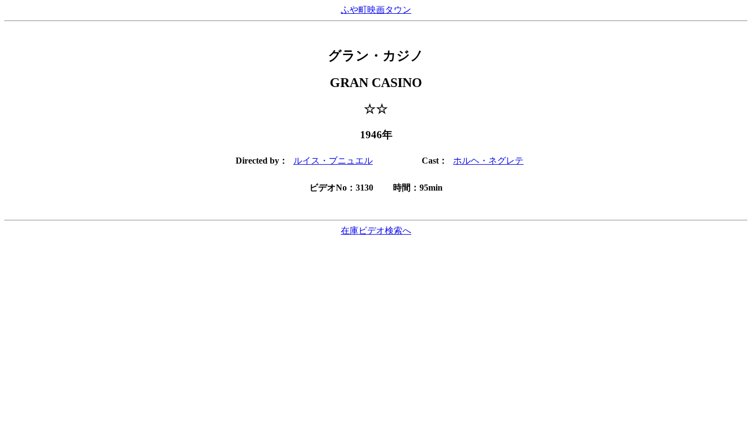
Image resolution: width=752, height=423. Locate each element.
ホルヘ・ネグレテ (488, 160)
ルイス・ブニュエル (333, 160)
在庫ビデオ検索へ (376, 230)
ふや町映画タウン (376, 9)
